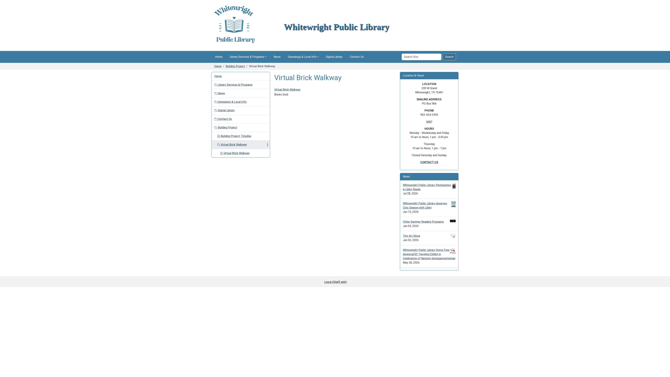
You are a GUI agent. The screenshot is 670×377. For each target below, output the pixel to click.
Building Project (235, 66)
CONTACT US (429, 162)
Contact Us (357, 56)
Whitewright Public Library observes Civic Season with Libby (425, 205)
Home (218, 56)
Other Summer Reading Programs (423, 221)
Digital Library (334, 56)
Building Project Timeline (235, 136)
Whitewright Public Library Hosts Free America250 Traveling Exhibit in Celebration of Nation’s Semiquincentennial (429, 254)
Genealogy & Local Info (302, 56)
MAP (429, 121)
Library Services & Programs (247, 56)
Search (449, 56)
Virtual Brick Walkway (287, 89)
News (277, 56)
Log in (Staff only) (335, 282)
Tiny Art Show (411, 236)
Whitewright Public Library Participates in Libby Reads (427, 187)
